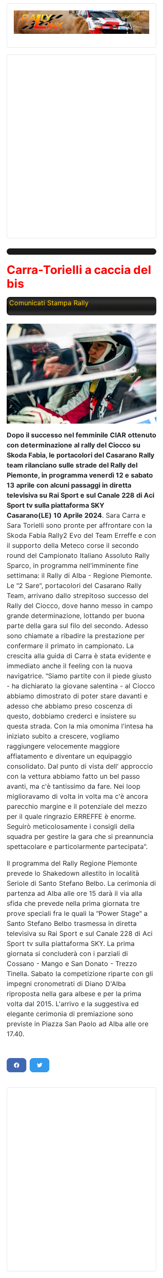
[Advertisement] (81, 143)
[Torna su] (148, 1262)
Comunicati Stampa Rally (49, 302)
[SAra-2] (81, 373)
